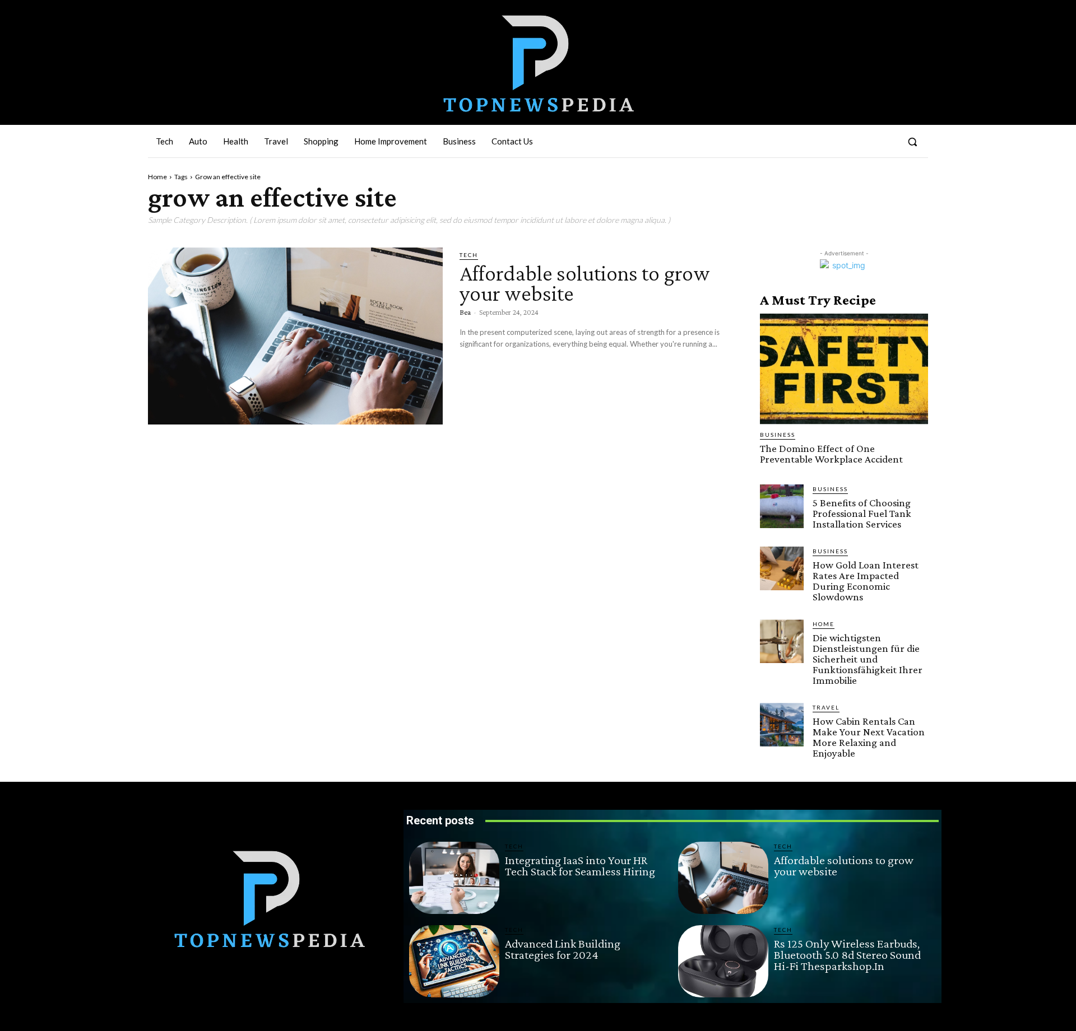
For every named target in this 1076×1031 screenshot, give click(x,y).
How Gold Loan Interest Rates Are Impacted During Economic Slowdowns (866, 581)
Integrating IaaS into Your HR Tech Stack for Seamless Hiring (580, 865)
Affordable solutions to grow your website (585, 283)
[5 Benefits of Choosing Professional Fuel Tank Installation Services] (782, 506)
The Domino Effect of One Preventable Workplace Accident (831, 453)
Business (777, 434)
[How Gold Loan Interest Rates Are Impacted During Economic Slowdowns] (782, 568)
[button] (912, 141)
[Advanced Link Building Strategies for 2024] (454, 961)
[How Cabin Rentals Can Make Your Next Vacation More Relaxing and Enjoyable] (782, 725)
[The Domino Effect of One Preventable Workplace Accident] (844, 369)
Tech (469, 254)
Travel (826, 707)
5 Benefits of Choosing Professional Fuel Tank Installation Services (862, 513)
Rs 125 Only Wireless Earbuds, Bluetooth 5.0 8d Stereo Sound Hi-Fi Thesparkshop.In (847, 954)
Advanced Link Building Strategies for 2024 (562, 949)
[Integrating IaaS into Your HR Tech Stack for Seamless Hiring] (454, 878)
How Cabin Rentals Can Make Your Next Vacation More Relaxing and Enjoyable (869, 737)
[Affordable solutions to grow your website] (295, 336)
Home (157, 176)
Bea (465, 311)
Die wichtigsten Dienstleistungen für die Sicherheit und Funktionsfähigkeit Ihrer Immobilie (867, 659)
